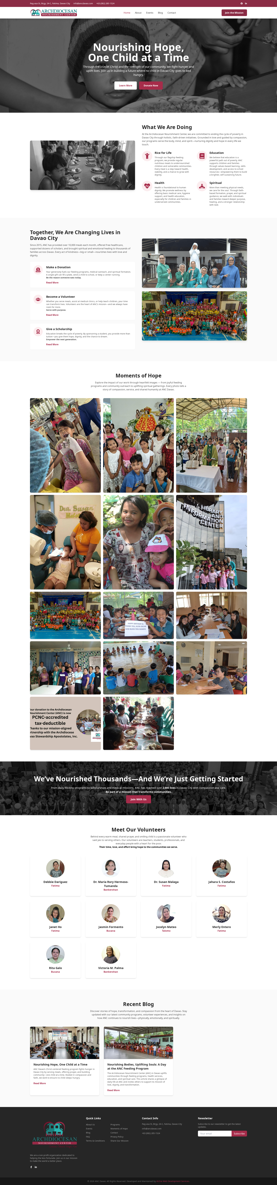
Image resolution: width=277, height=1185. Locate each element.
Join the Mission (234, 12)
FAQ (88, 1136)
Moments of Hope (119, 1128)
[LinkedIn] (246, 3)
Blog (160, 12)
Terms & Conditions (95, 1140)
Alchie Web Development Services (172, 1181)
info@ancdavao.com (83, 3)
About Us (90, 1124)
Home (127, 12)
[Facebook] (242, 3)
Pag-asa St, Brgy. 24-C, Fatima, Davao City (50, 3)
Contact (171, 12)
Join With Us (138, 799)
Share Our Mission (120, 1140)
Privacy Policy (117, 1136)
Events (149, 12)
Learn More (125, 85)
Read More (52, 282)
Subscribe (239, 1133)
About (138, 12)
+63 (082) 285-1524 (105, 3)
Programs (115, 1124)
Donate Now (151, 85)
